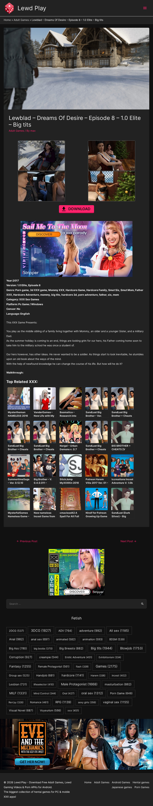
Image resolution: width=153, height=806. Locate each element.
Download (79, 209)
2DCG (16, 630)
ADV (65, 630)
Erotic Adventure (78, 657)
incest (119, 675)
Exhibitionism (110, 657)
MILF (18, 693)
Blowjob (131, 648)
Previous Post (27, 541)
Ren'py (16, 702)
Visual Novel (21, 710)
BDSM (117, 639)
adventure (90, 630)
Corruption (20, 657)
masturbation (118, 684)
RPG (63, 702)
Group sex (19, 675)
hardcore (73, 675)
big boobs (43, 648)
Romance (39, 702)
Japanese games (122, 787)
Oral (68, 693)
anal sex (40, 639)
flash (82, 666)
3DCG (41, 630)
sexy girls (87, 702)
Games (107, 666)
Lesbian (18, 684)
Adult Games (16, 130)
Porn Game (121, 693)
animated (66, 639)
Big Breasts (71, 648)
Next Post (128, 541)
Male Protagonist (79, 684)
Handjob (45, 675)
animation (92, 639)
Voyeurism (50, 710)
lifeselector (44, 684)
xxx (73, 710)
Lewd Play (32, 8)
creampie (48, 657)
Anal (16, 639)
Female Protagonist (53, 666)
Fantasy (20, 666)
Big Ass (18, 648)
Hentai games (141, 782)
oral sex (92, 693)
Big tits (101, 648)
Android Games (121, 782)
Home (87, 782)
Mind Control (45, 693)
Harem (98, 675)
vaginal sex (116, 702)
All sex (119, 630)
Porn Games (142, 787)
